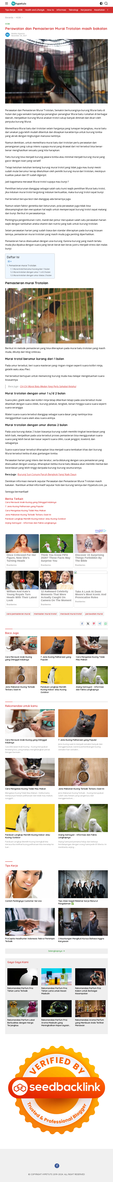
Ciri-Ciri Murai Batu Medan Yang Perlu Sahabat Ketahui (48, 386)
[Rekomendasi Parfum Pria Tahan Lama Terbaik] (22, 976)
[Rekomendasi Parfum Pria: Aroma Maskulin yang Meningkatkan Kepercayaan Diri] (56, 1008)
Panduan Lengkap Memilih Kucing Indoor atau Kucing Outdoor (35, 518)
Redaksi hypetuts (18, 33)
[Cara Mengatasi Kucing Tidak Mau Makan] (92, 645)
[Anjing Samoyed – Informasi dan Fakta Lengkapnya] (92, 675)
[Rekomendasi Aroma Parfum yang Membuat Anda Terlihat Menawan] (90, 1008)
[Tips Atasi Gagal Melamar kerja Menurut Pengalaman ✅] (83, 884)
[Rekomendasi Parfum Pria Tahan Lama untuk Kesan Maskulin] (56, 976)
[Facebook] (57, 1166)
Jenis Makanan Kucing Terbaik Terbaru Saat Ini (28, 514)
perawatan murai (94, 614)
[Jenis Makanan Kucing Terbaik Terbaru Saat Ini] (21, 675)
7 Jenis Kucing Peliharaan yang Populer (24, 506)
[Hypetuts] (19, 3)
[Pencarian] (106, 3)
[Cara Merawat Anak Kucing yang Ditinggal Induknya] (21, 645)
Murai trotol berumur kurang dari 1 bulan (31, 269)
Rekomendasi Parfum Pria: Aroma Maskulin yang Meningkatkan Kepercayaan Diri (55, 1023)
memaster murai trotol (45, 614)
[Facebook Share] (82, 623)
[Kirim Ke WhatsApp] (105, 623)
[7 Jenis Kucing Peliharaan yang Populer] (57, 645)
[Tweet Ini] (88, 623)
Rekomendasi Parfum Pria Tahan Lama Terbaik (20, 989)
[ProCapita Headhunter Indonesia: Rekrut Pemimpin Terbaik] (30, 922)
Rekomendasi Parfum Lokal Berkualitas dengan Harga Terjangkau (21, 1023)
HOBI (7, 23)
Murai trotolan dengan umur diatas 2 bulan (32, 275)
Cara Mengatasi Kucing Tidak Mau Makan (25, 510)
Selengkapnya (55, 951)
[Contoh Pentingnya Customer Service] (30, 884)
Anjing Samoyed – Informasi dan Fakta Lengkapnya (30, 523)
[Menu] (7, 3)
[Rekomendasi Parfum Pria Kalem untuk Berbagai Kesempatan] (90, 976)
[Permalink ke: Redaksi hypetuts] (7, 34)
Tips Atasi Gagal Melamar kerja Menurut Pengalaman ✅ (78, 902)
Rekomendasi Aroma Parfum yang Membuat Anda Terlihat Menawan (89, 1023)
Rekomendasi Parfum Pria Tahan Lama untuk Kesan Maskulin (54, 991)
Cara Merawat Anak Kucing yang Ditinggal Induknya (30, 502)
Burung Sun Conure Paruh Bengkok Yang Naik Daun (47, 474)
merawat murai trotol (71, 614)
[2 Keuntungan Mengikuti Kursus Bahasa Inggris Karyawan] (83, 922)
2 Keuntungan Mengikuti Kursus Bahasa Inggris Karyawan (81, 940)
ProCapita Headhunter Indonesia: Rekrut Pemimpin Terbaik (30, 940)
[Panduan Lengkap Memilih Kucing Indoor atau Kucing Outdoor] (57, 675)
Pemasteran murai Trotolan (23, 265)
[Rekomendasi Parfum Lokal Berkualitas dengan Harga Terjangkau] (22, 1008)
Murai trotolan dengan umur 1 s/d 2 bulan (31, 272)
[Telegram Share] (100, 623)
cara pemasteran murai (18, 614)
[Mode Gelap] (101, 3)
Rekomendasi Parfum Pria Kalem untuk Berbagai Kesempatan (88, 991)
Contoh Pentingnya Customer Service (23, 901)
